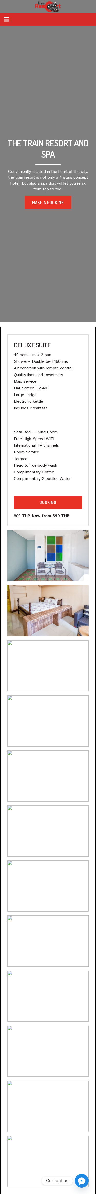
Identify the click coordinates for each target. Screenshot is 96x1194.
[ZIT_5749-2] (48, 610)
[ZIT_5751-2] (48, 555)
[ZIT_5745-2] (48, 721)
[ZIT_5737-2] (48, 1051)
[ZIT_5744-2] (48, 776)
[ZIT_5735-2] (48, 1161)
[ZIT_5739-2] (48, 941)
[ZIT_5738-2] (48, 996)
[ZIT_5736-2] (48, 1106)
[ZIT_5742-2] (48, 831)
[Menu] (7, 19)
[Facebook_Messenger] (82, 1181)
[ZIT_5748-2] (48, 665)
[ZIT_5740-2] (48, 886)
